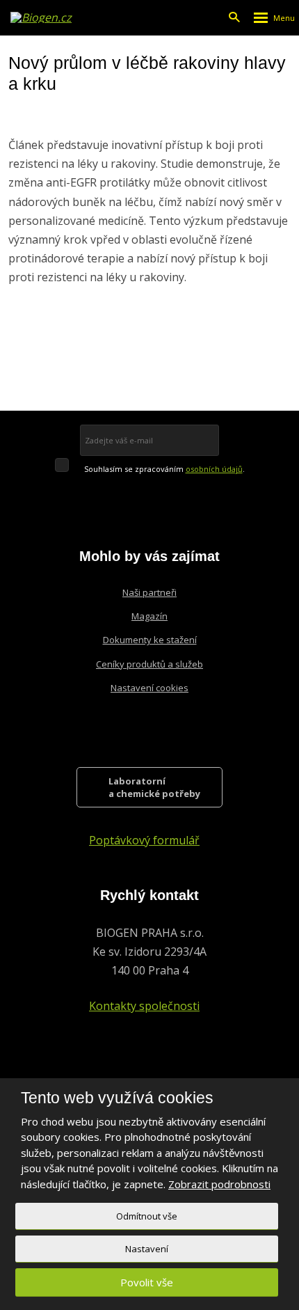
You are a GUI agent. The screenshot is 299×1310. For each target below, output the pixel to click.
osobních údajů (214, 469)
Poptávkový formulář (144, 840)
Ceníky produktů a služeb (149, 664)
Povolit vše (146, 1282)
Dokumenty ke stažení (150, 639)
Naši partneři (149, 592)
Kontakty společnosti (144, 1005)
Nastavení (146, 1248)
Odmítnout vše (146, 1216)
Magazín (149, 616)
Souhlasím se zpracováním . (164, 469)
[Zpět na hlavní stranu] (42, 17)
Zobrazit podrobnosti (219, 1184)
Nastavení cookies (149, 687)
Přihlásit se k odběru (178, 440)
